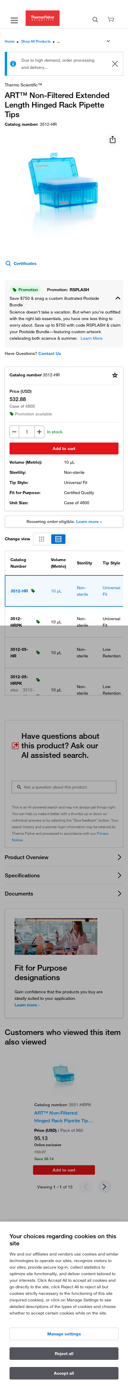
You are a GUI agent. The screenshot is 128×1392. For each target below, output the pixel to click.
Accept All (64, 1373)
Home (10, 41)
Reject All (64, 1353)
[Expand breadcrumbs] (108, 41)
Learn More (92, 338)
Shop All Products (36, 41)
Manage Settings (64, 1334)
